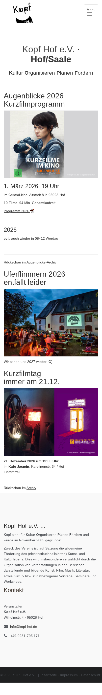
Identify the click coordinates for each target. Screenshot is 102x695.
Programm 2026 (17, 211)
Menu (92, 12)
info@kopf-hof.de (23, 627)
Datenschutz (91, 675)
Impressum (69, 675)
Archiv (31, 488)
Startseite (49, 675)
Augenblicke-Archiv (41, 262)
